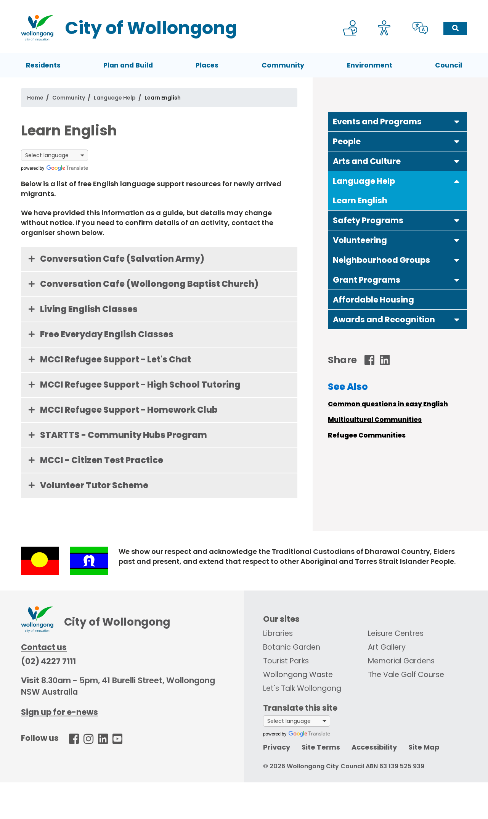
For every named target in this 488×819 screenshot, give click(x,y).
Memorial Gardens (401, 661)
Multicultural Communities (375, 419)
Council (448, 65)
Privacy (276, 747)
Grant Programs (366, 279)
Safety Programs (368, 220)
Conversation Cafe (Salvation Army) (122, 259)
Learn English (360, 200)
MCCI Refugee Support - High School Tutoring (140, 385)
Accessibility (374, 747)
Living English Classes (89, 309)
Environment (369, 65)
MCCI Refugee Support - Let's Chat (115, 359)
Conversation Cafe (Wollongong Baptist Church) (149, 284)
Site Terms (321, 747)
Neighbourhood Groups (381, 259)
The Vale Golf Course (406, 674)
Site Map (424, 747)
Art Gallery (387, 647)
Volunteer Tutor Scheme (94, 485)
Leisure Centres (396, 633)
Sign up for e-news (59, 712)
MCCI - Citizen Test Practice (101, 460)
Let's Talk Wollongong (302, 688)
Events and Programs (377, 121)
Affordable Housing (373, 299)
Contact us (44, 647)
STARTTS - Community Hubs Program (123, 435)
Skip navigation (246, 5)
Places (207, 65)
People (347, 141)
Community (283, 65)
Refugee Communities (367, 435)
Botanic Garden (291, 647)
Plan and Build (128, 65)
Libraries (278, 633)
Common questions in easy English (388, 404)
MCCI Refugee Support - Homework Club (129, 410)
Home (35, 97)
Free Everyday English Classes (106, 334)
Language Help (115, 97)
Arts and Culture (367, 161)
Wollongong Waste (298, 674)
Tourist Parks (286, 661)
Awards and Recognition (384, 319)
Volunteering (360, 240)
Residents (43, 65)
